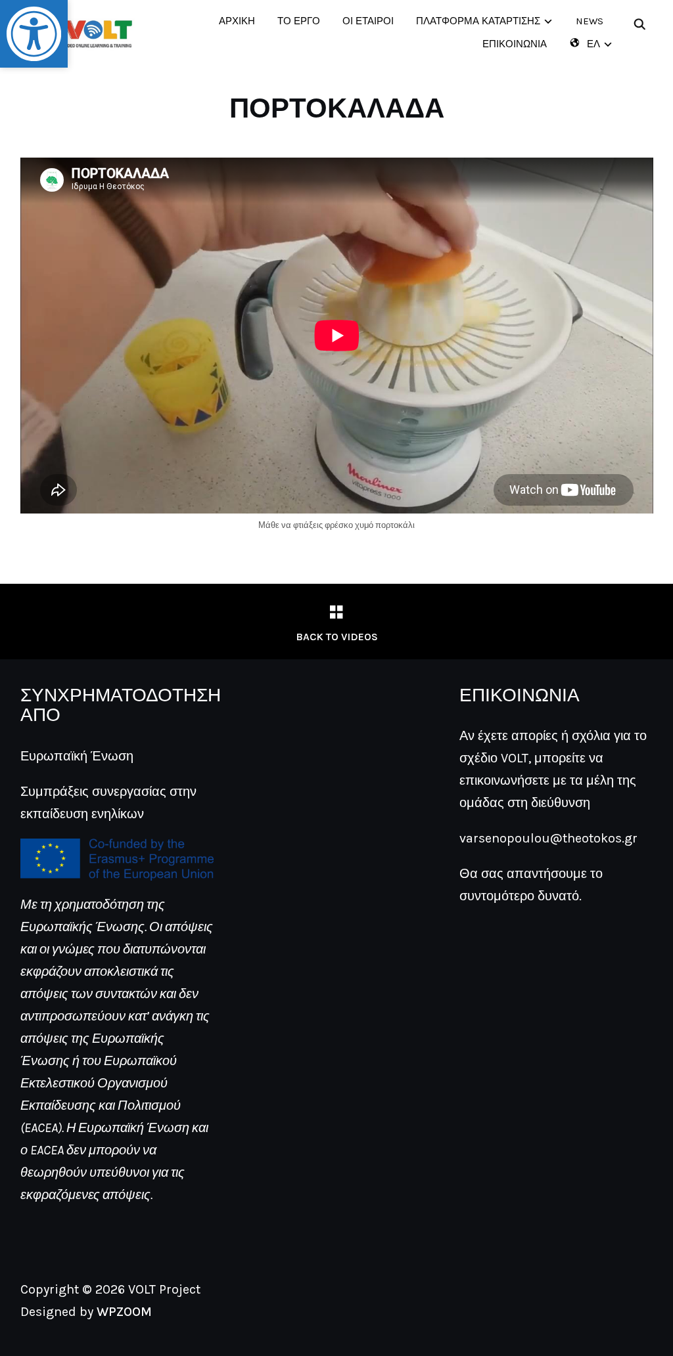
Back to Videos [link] (337, 636)
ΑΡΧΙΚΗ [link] (237, 21)
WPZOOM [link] (124, 1311)
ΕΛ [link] (593, 44)
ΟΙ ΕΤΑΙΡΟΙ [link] (368, 21)
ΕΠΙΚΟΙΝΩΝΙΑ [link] (514, 44)
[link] (34, 34)
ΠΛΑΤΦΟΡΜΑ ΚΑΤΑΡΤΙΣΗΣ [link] (478, 21)
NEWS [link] (589, 21)
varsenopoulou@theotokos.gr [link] (548, 838)
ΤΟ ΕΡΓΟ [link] (298, 21)
